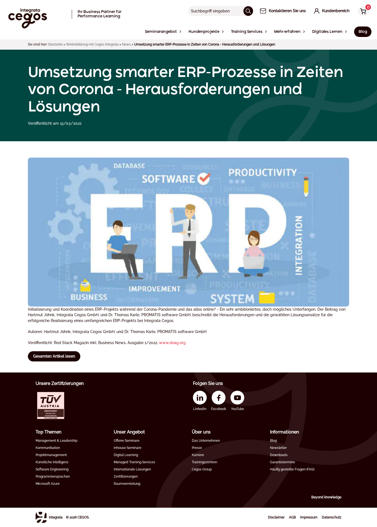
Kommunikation (48, 448)
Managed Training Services (134, 462)
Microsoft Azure (48, 484)
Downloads (279, 455)
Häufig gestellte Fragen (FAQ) (292, 469)
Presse (197, 448)
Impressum (308, 517)
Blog (273, 441)
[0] (362, 11)
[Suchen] (248, 11)
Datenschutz (331, 517)
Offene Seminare (126, 441)
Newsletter (278, 448)
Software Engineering (52, 469)
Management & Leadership (56, 441)
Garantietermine (282, 462)
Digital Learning (126, 455)
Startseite (55, 44)
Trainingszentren (204, 462)
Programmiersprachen (53, 476)
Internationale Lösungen (132, 469)
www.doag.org (172, 342)
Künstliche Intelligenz (52, 462)
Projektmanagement (51, 455)
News (126, 44)
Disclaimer (276, 517)
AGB (292, 517)
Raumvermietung (127, 484)
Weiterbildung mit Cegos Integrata (92, 44)
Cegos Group (202, 469)
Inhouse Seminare (127, 448)
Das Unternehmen (206, 441)
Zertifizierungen (126, 476)
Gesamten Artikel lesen (54, 356)
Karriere (198, 455)
